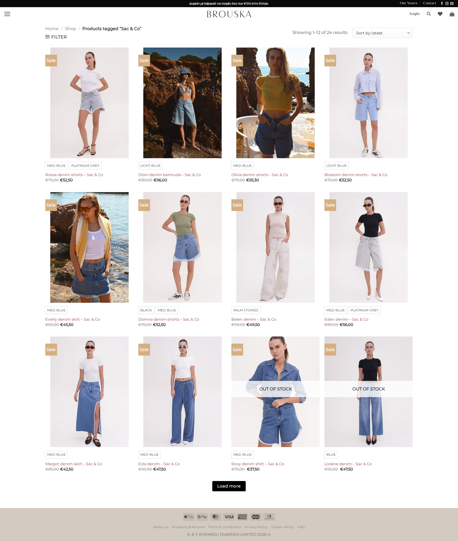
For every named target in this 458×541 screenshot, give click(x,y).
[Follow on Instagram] (446, 3)
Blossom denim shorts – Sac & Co (355, 175)
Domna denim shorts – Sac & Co (168, 319)
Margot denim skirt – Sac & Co (73, 464)
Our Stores (408, 3)
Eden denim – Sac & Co (346, 319)
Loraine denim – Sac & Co (348, 464)
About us (160, 527)
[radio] (56, 165)
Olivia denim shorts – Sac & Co (259, 175)
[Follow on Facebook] (441, 3)
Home (52, 28)
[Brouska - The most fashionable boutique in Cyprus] (229, 14)
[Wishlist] (440, 14)
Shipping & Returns (188, 527)
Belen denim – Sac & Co (253, 319)
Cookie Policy (282, 527)
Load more (229, 485)
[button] (7, 14)
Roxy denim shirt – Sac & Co (257, 464)
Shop (70, 28)
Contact (429, 3)
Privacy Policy (256, 527)
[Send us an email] (451, 3)
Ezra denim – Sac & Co (159, 464)
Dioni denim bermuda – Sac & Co (169, 175)
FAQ (301, 527)
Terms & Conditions (224, 527)
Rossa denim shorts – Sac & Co (74, 175)
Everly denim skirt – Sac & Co (72, 319)
